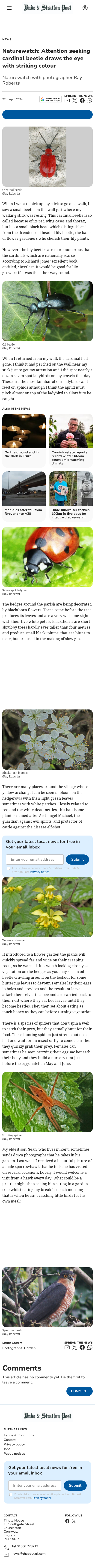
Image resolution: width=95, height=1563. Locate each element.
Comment (79, 1391)
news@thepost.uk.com (29, 1554)
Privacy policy (14, 1444)
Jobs (7, 1449)
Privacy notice (39, 872)
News (6, 39)
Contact (9, 1440)
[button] (9, 8)
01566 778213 (27, 1546)
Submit (77, 859)
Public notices (14, 1453)
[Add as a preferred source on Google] (50, 99)
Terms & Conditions (19, 1435)
